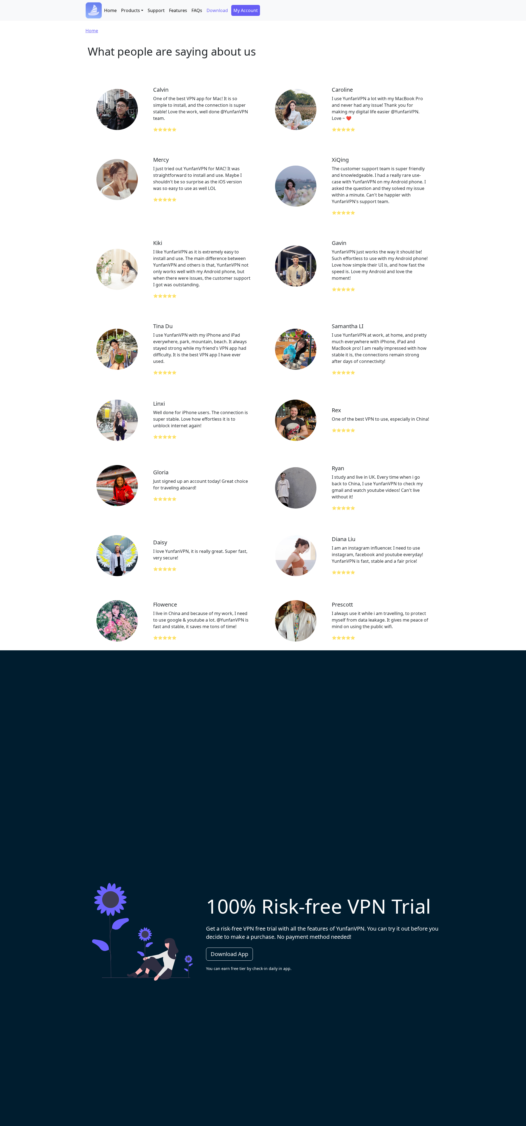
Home (110, 10)
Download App (229, 954)
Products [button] (130, 10)
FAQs (196, 10)
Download (217, 10)
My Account (245, 10)
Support (156, 10)
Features (178, 10)
